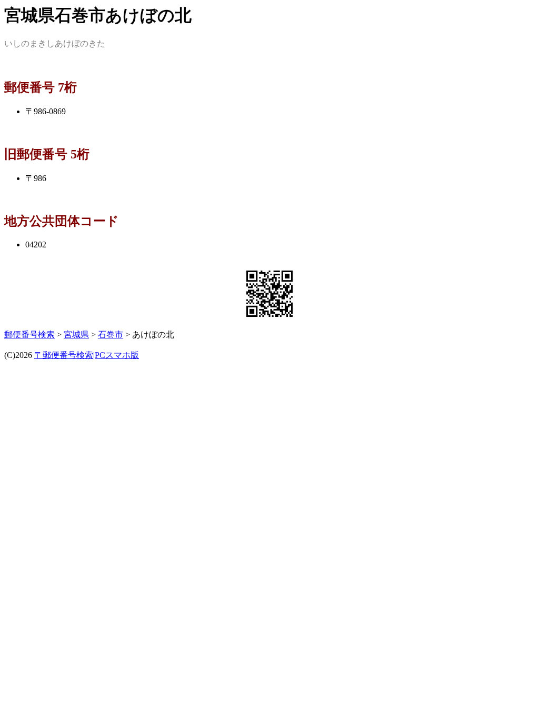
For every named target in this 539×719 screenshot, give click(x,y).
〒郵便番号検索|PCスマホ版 (86, 355)
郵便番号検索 (29, 334)
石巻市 (110, 334)
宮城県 (76, 334)
